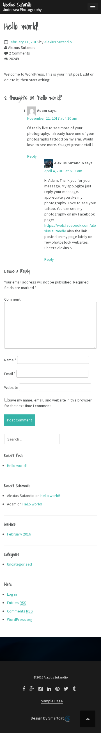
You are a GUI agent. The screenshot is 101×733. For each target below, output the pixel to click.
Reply (32, 156)
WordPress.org (20, 619)
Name (10, 359)
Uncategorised (19, 564)
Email (9, 373)
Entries (16, 602)
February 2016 (19, 534)
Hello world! (17, 465)
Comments (20, 611)
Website (11, 387)
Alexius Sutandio (17, 5)
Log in (12, 594)
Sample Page (52, 701)
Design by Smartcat (48, 718)
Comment (12, 299)
